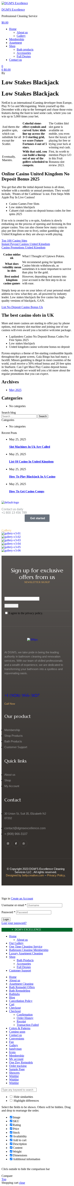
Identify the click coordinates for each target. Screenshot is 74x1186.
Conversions (16, 1038)
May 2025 (15, 390)
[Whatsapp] (23, 843)
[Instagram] (8, 843)
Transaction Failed (28, 1024)
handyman (15, 1048)
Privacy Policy (56, 875)
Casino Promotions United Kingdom (23, 247)
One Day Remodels (21, 1062)
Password (8, 912)
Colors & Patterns (19, 1028)
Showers (14, 1072)
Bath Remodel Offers (22, 987)
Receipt (21, 1021)
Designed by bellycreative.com (25, 875)
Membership (16, 1055)
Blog (12, 997)
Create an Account (22, 898)
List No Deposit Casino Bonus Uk (22, 307)
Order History (25, 1018)
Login (6, 919)
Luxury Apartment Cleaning (26, 953)
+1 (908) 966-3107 (21, 695)
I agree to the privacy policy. (26, 613)
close (22, 1182)
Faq (11, 1042)
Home (13, 936)
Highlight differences (26, 1100)
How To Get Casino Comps (26, 491)
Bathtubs (14, 994)
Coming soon (17, 1031)
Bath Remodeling (19, 990)
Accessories (24, 963)
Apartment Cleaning (21, 983)
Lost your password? (14, 923)
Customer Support (20, 970)
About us (22, 939)
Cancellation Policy (20, 1000)
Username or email (14, 905)
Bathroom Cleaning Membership (28, 950)
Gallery (13, 1045)
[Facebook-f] (15, 843)
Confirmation (25, 1014)
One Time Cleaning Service (25, 946)
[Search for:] (19, 416)
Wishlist (14, 1076)
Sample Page (17, 1069)
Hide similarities (23, 1096)
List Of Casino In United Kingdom (31, 461)
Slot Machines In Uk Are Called (29, 446)
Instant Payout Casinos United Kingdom (26, 244)
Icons (12, 1052)
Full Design (24, 967)
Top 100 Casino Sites (14, 240)
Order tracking (18, 1065)
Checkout (15, 1007)
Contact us (15, 1035)
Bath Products (25, 960)
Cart (11, 1004)
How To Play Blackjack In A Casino (32, 476)
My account (16, 1059)
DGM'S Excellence (13, 9)
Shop (12, 956)
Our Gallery (16, 943)
